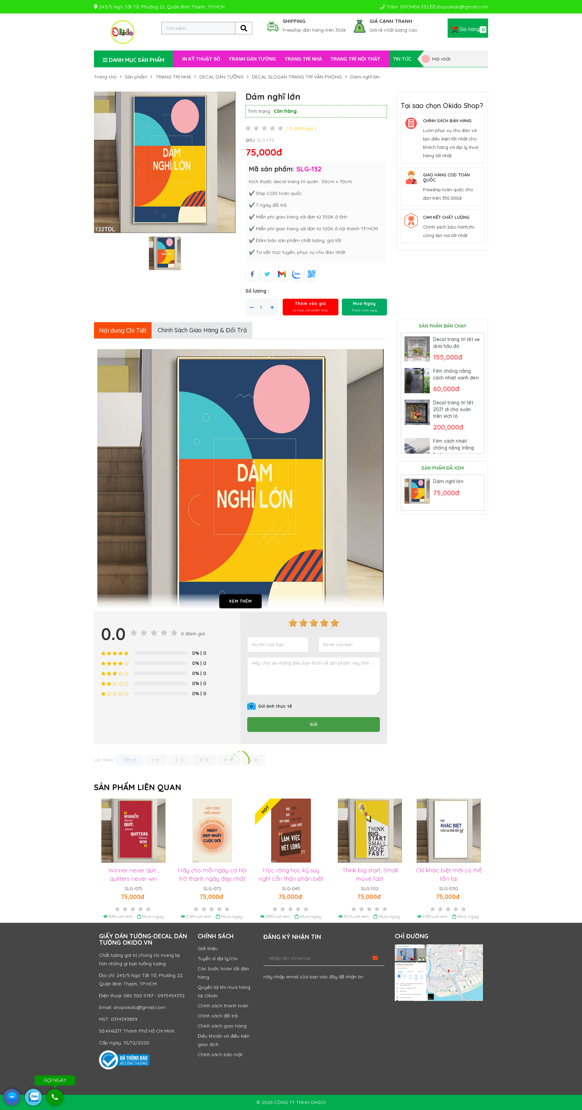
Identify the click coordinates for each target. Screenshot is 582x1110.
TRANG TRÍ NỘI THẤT (355, 59)
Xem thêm (240, 601)
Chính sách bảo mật (220, 1054)
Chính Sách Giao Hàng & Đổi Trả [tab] (202, 330)
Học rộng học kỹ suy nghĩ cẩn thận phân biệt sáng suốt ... (212, 878)
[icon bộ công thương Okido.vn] (124, 1059)
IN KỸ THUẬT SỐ (201, 59)
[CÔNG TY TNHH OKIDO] (122, 32)
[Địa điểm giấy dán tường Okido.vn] (439, 972)
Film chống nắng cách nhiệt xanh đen (456, 374)
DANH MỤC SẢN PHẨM (135, 60)
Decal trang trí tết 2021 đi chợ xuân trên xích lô (453, 409)
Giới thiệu (208, 948)
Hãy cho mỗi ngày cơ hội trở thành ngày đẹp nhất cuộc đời (133, 878)
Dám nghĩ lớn (448, 481)
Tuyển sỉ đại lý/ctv (217, 958)
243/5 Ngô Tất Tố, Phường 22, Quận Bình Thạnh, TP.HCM (161, 7)
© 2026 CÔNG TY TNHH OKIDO (291, 1102)
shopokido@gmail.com (461, 7)
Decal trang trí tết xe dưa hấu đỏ (456, 342)
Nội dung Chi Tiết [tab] (123, 330)
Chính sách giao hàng (222, 1026)
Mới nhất (441, 59)
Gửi (314, 724)
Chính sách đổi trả (217, 1016)
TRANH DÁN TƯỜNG (252, 59)
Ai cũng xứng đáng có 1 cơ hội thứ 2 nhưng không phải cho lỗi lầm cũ (449, 878)
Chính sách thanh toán (223, 1006)
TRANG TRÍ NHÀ (303, 59)
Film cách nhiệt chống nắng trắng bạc (453, 447)
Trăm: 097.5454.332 (407, 7)
